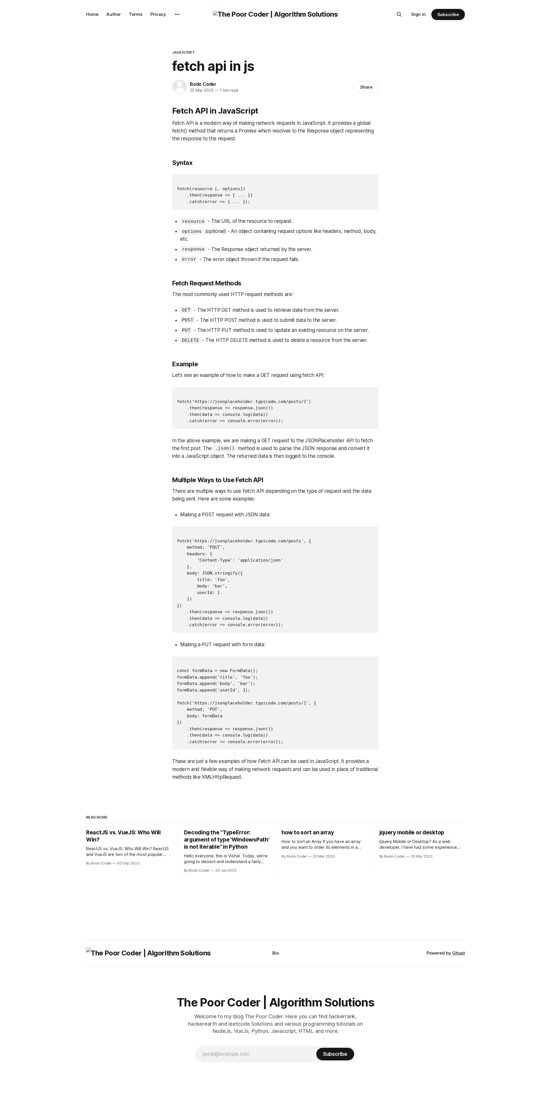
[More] (177, 14)
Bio (275, 953)
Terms (135, 14)
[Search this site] (399, 14)
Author (113, 14)
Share (366, 87)
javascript (183, 52)
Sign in (418, 14)
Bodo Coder (203, 84)
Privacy (158, 14)
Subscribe (448, 14)
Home (92, 14)
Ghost (458, 953)
